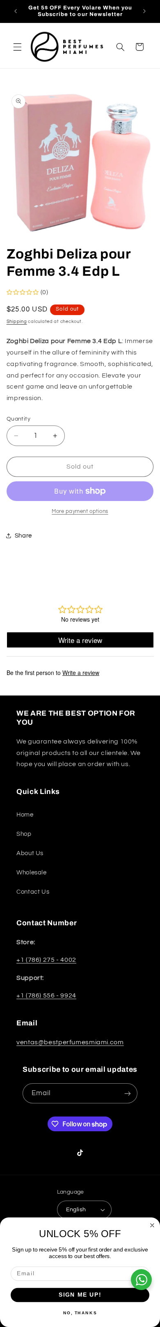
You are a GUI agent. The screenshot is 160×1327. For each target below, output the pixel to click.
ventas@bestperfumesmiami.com (70, 1042)
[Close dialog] (152, 1225)
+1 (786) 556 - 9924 (46, 995)
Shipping (17, 321)
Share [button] (23, 536)
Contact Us (32, 892)
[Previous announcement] (16, 11)
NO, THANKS (80, 1312)
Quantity (18, 419)
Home (25, 815)
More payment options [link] (80, 511)
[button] (17, 46)
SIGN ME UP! (80, 1295)
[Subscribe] (127, 1093)
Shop (24, 834)
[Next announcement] (144, 11)
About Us (29, 853)
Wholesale (31, 872)
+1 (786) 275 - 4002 (46, 959)
